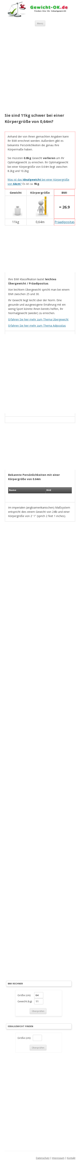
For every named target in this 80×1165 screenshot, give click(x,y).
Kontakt (71, 1158)
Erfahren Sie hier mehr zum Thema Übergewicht (38, 319)
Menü (40, 23)
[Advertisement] (40, 70)
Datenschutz (43, 1158)
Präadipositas (65, 222)
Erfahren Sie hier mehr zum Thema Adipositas (37, 325)
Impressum (58, 1158)
